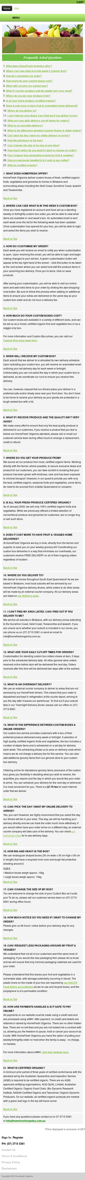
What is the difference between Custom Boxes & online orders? (44, 130)
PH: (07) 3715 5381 (13, 1143)
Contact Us (8, 1150)
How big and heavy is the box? (25, 140)
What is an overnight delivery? (25, 125)
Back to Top (10, 198)
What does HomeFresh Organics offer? (29, 66)
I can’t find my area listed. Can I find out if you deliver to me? (42, 115)
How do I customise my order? (24, 76)
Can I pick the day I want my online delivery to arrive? (38, 135)
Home (7, 8)
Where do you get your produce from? (28, 96)
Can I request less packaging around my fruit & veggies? (40, 155)
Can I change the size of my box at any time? (33, 145)
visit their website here (55, 1052)
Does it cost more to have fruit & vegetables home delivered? (42, 105)
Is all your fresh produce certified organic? (31, 101)
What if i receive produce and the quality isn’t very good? (39, 91)
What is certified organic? (22, 165)
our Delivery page (28, 596)
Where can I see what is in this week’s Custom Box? (36, 71)
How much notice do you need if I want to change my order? (42, 150)
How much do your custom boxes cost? (29, 81)
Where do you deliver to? (22, 110)
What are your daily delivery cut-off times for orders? (38, 120)
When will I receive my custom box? (27, 86)
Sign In (6, 1137)
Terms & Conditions (14, 1156)
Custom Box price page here (20, 340)
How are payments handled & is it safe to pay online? (38, 160)
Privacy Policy (11, 1162)
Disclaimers (9, 1168)
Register (18, 1137)
